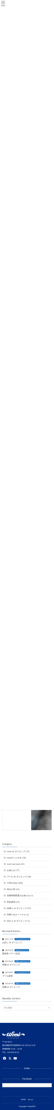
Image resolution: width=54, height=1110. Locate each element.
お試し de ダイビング (12, 942)
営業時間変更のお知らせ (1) (20, 895)
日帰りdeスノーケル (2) (18, 915)
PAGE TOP (49, 1074)
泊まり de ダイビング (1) (18, 921)
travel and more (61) (15, 864)
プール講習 (7, 976)
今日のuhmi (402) (15, 883)
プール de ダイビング (22, 939)
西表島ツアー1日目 (11, 953)
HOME (23, 1099)
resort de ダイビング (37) (18, 851)
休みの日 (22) (13, 889)
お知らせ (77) (13, 870)
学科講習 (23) (13, 902)
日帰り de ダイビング (22, 961)
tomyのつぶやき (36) (16, 858)
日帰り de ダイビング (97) (19, 908)
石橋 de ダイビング (11, 965)
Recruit (30, 1099)
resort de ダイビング (21, 950)
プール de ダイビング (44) (19, 877)
